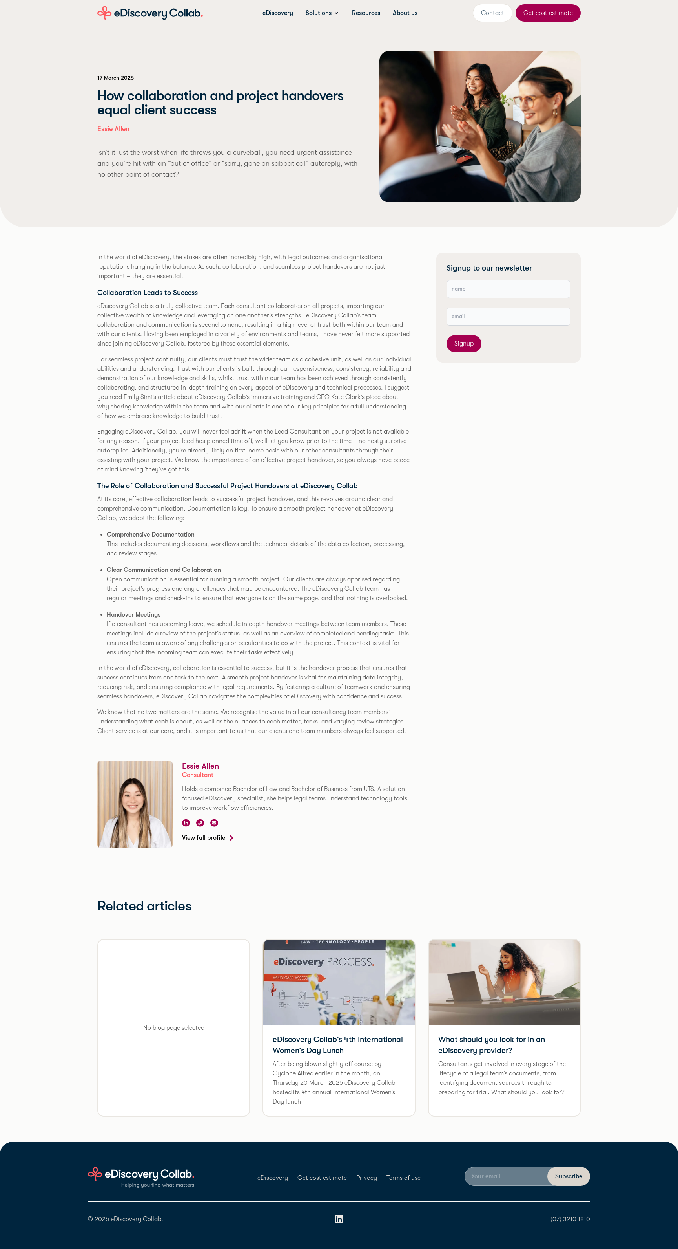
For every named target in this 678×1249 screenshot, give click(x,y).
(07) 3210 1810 (570, 1219)
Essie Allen (200, 766)
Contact (492, 12)
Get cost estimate (548, 12)
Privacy (366, 1177)
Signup (464, 343)
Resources (366, 12)
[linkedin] (186, 823)
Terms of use (403, 1177)
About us (405, 12)
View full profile (203, 837)
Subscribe (568, 1176)
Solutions (319, 12)
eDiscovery (277, 12)
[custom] (200, 823)
